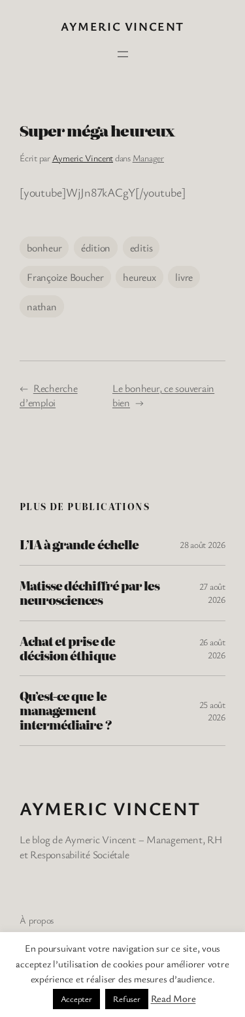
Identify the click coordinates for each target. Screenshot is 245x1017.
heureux (139, 277)
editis (141, 247)
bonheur (44, 247)
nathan (42, 306)
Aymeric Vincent (122, 26)
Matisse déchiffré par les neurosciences (89, 593)
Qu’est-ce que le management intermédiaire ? (66, 710)
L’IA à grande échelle (79, 545)
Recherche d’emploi (49, 395)
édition (95, 247)
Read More (173, 998)
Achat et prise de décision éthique (68, 648)
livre (184, 277)
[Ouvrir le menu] (123, 54)
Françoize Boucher (65, 277)
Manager (148, 158)
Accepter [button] (76, 999)
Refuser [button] (126, 999)
